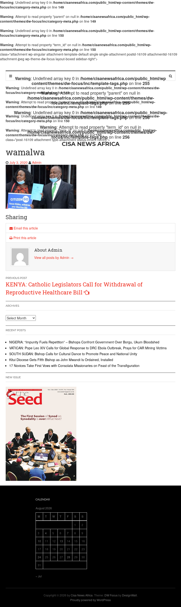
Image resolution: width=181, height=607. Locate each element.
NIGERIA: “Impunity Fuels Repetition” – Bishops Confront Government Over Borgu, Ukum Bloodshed (84, 342)
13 (61, 541)
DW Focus (111, 595)
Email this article (25, 228)
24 (39, 557)
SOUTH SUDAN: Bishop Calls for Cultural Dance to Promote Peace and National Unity (73, 353)
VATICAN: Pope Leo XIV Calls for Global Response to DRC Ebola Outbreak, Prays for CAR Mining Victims (88, 348)
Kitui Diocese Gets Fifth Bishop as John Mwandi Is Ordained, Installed (61, 359)
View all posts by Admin (54, 257)
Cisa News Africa (82, 595)
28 (68, 557)
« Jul (39, 576)
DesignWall (129, 595)
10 (39, 541)
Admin (36, 162)
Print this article (24, 237)
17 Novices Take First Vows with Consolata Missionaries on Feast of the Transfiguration (74, 365)
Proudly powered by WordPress (90, 600)
